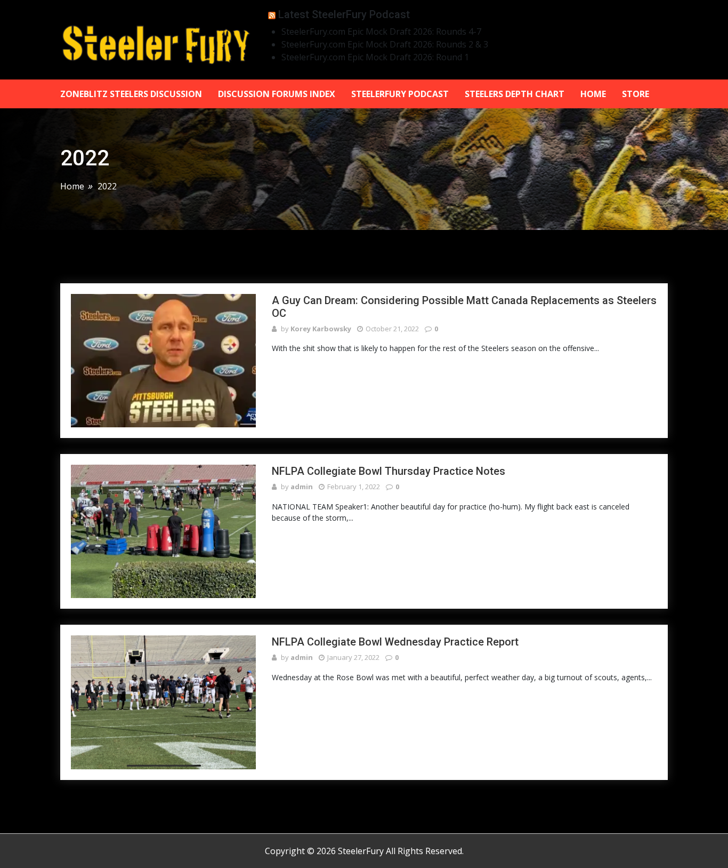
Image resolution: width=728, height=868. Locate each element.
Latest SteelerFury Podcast (344, 14)
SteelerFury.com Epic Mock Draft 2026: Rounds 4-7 (381, 31)
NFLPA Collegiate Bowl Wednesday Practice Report (395, 641)
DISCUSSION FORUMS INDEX (276, 94)
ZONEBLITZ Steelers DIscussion (131, 94)
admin (301, 486)
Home (593, 94)
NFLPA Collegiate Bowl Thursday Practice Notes (388, 471)
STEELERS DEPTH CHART (514, 94)
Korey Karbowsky (320, 328)
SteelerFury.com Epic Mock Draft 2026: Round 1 (375, 57)
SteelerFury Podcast (400, 94)
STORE (635, 94)
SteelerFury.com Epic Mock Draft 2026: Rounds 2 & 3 (384, 44)
